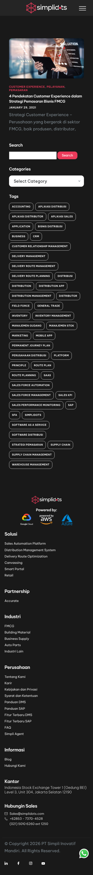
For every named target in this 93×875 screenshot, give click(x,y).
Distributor (68, 295)
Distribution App (51, 286)
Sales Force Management (31, 395)
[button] (82, 8)
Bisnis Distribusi (50, 226)
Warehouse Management (30, 464)
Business (18, 236)
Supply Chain (60, 444)
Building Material (17, 632)
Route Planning (24, 375)
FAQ (8, 727)
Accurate (12, 601)
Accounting (21, 206)
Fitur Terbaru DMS (18, 715)
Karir (8, 683)
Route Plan (42, 365)
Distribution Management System (30, 550)
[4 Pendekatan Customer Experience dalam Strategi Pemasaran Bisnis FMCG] (46, 58)
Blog (8, 759)
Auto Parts (13, 645)
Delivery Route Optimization (26, 556)
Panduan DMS (15, 702)
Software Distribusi (27, 434)
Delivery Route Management (33, 266)
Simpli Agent (14, 734)
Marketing (20, 335)
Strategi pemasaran (27, 444)
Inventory (20, 315)
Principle (19, 365)
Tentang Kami (15, 677)
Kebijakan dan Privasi (21, 689)
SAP (71, 405)
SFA (14, 415)
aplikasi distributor (27, 216)
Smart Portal (14, 569)
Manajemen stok (61, 325)
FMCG (9, 626)
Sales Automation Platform (25, 543)
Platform (61, 355)
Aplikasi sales (62, 216)
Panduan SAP (15, 709)
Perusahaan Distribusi (29, 355)
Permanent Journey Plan (31, 345)
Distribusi (65, 276)
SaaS (47, 375)
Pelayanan (56, 87)
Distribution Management (31, 295)
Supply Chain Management (32, 454)
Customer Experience (27, 87)
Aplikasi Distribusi (52, 206)
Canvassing (13, 563)
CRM (36, 236)
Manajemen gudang (27, 325)
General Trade (48, 305)
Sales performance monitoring (36, 405)
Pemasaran (18, 90)
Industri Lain (14, 651)
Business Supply (17, 639)
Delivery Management (28, 256)
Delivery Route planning (31, 276)
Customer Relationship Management (40, 246)
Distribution (21, 286)
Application (21, 226)
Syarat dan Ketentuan (21, 696)
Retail (9, 575)
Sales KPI (65, 395)
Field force (21, 305)
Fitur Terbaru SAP (18, 721)
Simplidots (33, 415)
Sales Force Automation (31, 385)
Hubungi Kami (15, 766)
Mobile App (44, 335)
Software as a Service (29, 424)
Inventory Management (53, 315)
